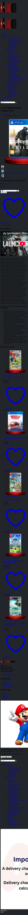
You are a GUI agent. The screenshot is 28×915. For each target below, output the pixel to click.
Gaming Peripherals (12, 67)
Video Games (10, 89)
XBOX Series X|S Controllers (17, 78)
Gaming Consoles (11, 58)
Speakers (12, 54)
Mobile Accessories (11, 47)
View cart (3, 756)
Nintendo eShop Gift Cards (16, 81)
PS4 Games (13, 91)
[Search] (16, 102)
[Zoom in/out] (1, 910)
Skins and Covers (14, 41)
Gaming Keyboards (15, 68)
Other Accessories (11, 48)
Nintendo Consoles (14, 60)
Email (20, 194)
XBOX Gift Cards (14, 84)
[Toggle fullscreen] (2, 910)
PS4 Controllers (14, 74)
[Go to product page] (15, 362)
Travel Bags (13, 46)
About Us (6, 98)
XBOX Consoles (14, 62)
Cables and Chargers (15, 40)
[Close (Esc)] (6, 910)
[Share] (4, 910)
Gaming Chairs (13, 65)
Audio (8, 50)
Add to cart (3, 192)
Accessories (10, 37)
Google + (16, 194)
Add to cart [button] (6, 383)
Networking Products (12, 85)
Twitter (7, 194)
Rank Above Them (17, 751)
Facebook (3, 194)
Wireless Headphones (15, 55)
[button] (2, 100)
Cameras (9, 57)
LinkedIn (12, 194)
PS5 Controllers (14, 75)
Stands (11, 43)
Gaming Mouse (14, 70)
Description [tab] (6, 225)
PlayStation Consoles (15, 61)
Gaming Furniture (11, 64)
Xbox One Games (14, 95)
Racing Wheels (13, 77)
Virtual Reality (10, 96)
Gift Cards (9, 79)
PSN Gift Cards (14, 82)
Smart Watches (10, 86)
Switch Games (13, 94)
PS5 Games (13, 92)
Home (5, 34)
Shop (5, 36)
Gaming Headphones (15, 53)
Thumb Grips (13, 44)
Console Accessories (15, 38)
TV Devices (10, 88)
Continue (9, 756)
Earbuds (12, 51)
